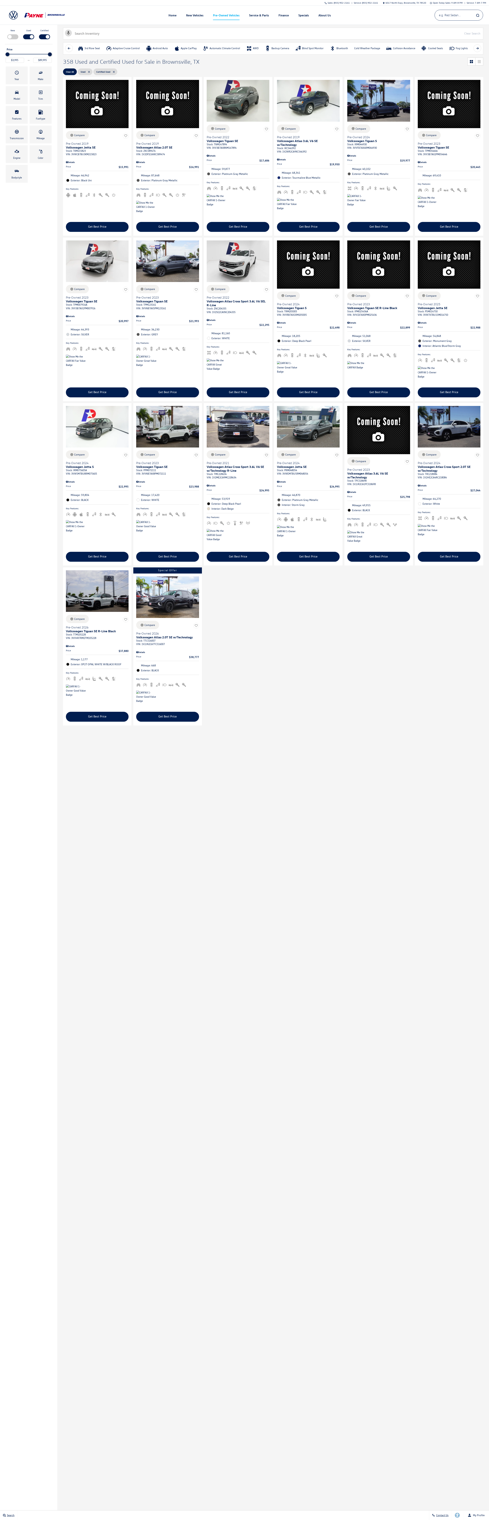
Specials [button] (303, 16)
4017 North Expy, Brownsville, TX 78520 (405, 2)
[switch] (13, 34)
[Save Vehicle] (126, 136)
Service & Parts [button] (259, 16)
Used (28, 30)
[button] (17, 75)
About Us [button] (324, 16)
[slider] (7, 54)
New (13, 30)
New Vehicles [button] (194, 16)
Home (172, 15)
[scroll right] (477, 48)
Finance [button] (283, 16)
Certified (44, 30)
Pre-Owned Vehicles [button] (226, 16)
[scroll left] (69, 48)
